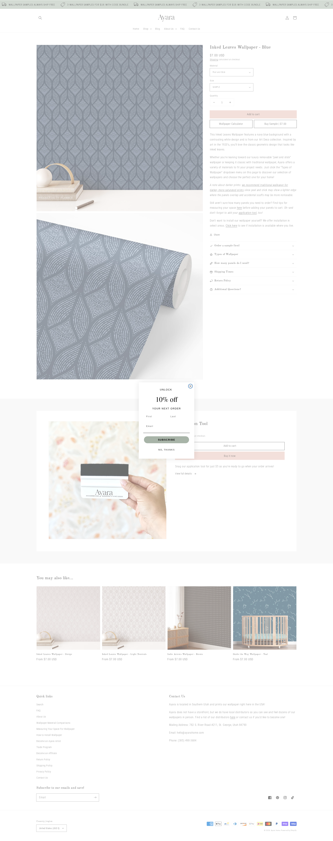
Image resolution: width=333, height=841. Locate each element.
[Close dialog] (190, 386)
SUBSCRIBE (166, 439)
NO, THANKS (166, 450)
